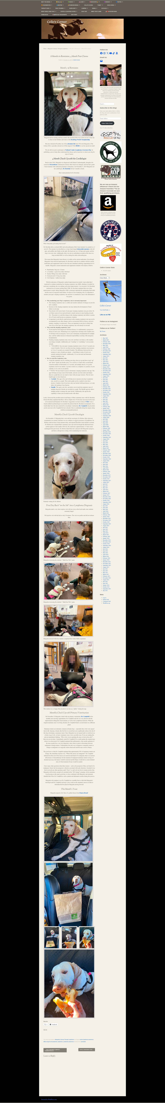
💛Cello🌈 (59, 2)
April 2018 (105, 468)
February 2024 (106, 349)
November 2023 (107, 351)
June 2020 (105, 421)
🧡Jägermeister (46, 5)
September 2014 (107, 545)
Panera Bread (84, 793)
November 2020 (107, 412)
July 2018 (105, 462)
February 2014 (106, 558)
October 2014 (106, 543)
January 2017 (106, 495)
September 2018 (107, 459)
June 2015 (105, 529)
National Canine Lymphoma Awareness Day (78, 150)
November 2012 (107, 578)
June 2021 (105, 399)
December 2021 (107, 388)
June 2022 (105, 379)
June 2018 (105, 464)
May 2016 (105, 509)
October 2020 (106, 414)
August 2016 (106, 504)
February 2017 (106, 493)
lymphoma (60, 1041)
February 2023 (106, 365)
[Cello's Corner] (82, 29)
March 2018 (106, 470)
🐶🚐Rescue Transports (59, 14)
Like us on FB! (105, 315)
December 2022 (107, 369)
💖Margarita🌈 (93, 2)
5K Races (104, 8)
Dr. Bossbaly (66, 169)
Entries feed (106, 599)
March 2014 (106, 556)
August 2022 (106, 376)
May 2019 (105, 444)
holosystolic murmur (83, 249)
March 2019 (106, 448)
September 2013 (107, 565)
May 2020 (105, 423)
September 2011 (107, 589)
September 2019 (107, 437)
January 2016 (106, 516)
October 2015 (106, 522)
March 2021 (106, 405)
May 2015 (105, 531)
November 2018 (107, 455)
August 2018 (106, 461)
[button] (51, 938)
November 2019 (107, 433)
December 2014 (107, 540)
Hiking (94, 8)
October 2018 (106, 457)
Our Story (74, 14)
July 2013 (105, 569)
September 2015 (107, 524)
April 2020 (105, 424)
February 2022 (106, 387)
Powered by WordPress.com (49, 1099)
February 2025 (106, 342)
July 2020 (105, 419)
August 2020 (106, 417)
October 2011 (106, 587)
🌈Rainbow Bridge (73, 5)
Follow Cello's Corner (107, 123)
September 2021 (107, 394)
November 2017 (107, 477)
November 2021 (107, 390)
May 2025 (105, 338)
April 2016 (105, 511)
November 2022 (107, 370)
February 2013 (106, 576)
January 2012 (106, 585)
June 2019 (105, 442)
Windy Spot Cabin (96, 11)
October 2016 (106, 500)
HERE (78, 146)
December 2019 (107, 432)
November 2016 (107, 498)
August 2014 (106, 547)
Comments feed (107, 601)
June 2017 (105, 486)
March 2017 (106, 491)
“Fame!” (99, 5)
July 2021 (105, 397)
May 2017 (105, 488)
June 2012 (105, 583)
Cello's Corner (76, 60)
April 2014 (105, 554)
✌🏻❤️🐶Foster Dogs (111, 11)
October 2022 (106, 372)
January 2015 (106, 538)
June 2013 (105, 571)
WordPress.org (106, 603)
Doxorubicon (53, 164)
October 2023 (106, 352)
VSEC (87, 402)
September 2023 (107, 354)
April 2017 (105, 489)
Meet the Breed (45, 2)
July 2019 (105, 441)
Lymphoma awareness (68, 1041)
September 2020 (107, 415)
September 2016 (107, 502)
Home (44, 48)
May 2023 (105, 360)
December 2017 (107, 475)
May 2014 (105, 552)
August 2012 (106, 580)
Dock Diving (110, 5)
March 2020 (106, 426)
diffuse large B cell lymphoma (50, 1041)
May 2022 (105, 381)
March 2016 (106, 513)
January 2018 (106, 473)
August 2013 (106, 567)
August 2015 (106, 525)
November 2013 (107, 563)
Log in (104, 597)
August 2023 (106, 356)
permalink (83, 1041)
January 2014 (106, 560)
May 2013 (105, 572)
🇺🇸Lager (81, 2)
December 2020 (107, 410)
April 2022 (105, 383)
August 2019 (106, 439)
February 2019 (106, 450)
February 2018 (106, 471)
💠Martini (59, 5)
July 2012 (105, 581)
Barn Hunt (72, 8)
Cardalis (53, 379)
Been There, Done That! (48, 11)
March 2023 (106, 363)
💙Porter (119, 2)
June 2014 (105, 551)
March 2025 (106, 340)
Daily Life (84, 11)
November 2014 (107, 542)
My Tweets (102, 331)
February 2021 (106, 406)
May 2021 (105, 401)
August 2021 (106, 396)
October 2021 (106, 392)
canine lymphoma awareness (87, 1039)
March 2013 (106, 574)
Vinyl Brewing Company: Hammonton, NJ (52, 1050)
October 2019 (106, 435)
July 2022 (105, 378)
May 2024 (105, 345)
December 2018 (107, 453)
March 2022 (106, 385)
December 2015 (107, 518)
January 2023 (106, 367)
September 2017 (107, 480)
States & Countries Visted (68, 11)
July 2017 (105, 484)
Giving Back (44, 14)
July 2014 (105, 549)
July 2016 (105, 506)
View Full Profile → (105, 310)
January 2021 (106, 408)
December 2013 (107, 561)
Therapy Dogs (45, 8)
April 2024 (105, 347)
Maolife (53, 387)
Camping (83, 8)
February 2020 (106, 428)
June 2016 (105, 507)
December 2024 (107, 343)
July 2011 (105, 590)
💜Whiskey (107, 2)
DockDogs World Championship (80, 140)
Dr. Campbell (83, 406)
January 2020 (106, 430)
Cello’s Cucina (88, 5)
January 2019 (106, 451)
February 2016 (106, 515)
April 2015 (105, 533)
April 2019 (105, 446)
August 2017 (106, 482)
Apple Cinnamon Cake (87, 1049)
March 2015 (106, 534)
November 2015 (107, 520)
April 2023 (105, 361)
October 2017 (106, 479)
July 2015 (105, 527)
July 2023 (105, 358)
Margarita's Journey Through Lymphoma (58, 48)
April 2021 (105, 403)
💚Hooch (70, 2)
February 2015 (106, 536)
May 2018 (105, 466)
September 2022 (107, 374)
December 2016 (107, 497)
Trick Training (59, 8)
